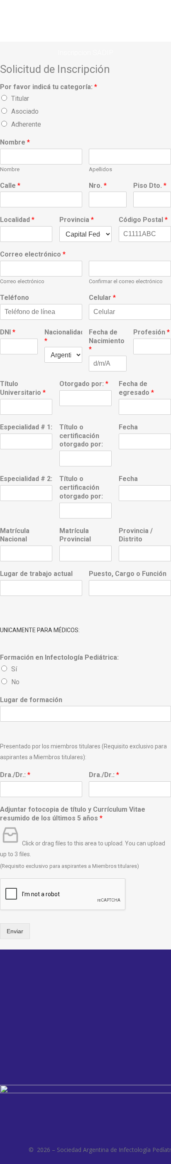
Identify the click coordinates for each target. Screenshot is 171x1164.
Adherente (26, 124)
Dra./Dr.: (15, 775)
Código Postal (143, 220)
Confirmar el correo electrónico (126, 281)
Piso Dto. (149, 185)
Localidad (17, 220)
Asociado (25, 111)
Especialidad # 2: (26, 479)
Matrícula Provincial (75, 535)
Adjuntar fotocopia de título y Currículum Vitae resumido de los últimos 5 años (72, 813)
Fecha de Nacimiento (107, 341)
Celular (102, 298)
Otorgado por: (83, 384)
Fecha (128, 427)
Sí (14, 669)
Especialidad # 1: (26, 427)
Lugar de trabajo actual (36, 574)
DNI (7, 332)
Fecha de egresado (136, 388)
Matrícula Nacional (14, 535)
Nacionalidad (63, 336)
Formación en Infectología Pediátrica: (59, 657)
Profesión (151, 332)
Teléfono (14, 298)
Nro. (98, 185)
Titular (20, 98)
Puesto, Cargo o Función (127, 574)
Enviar (15, 931)
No (15, 682)
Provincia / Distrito (136, 535)
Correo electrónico (33, 254)
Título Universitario (23, 388)
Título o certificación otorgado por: (81, 436)
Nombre (15, 142)
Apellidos (100, 169)
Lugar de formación (31, 700)
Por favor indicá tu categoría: (48, 87)
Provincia (76, 220)
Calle (10, 185)
